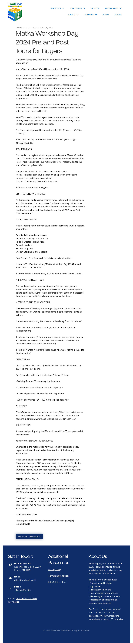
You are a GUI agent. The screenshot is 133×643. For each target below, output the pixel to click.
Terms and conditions (58, 575)
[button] (29, 536)
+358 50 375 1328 (22, 590)
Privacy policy (54, 569)
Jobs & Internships (57, 582)
